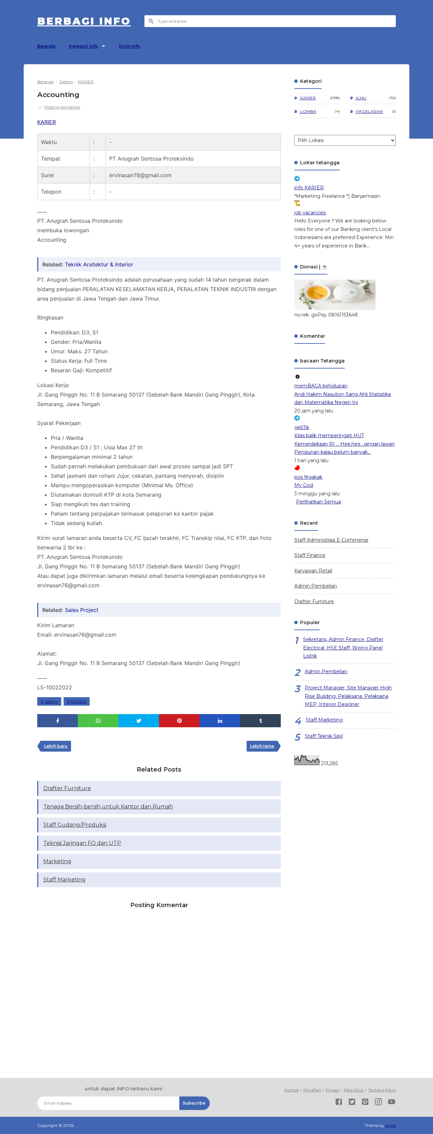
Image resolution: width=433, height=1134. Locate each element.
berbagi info (84, 21)
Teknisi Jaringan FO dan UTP (82, 843)
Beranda (46, 46)
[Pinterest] (365, 1103)
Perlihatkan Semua (318, 502)
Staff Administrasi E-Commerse (331, 540)
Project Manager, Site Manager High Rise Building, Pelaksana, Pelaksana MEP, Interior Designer (348, 696)
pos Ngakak (308, 477)
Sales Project (81, 610)
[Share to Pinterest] (179, 720)
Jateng (51, 701)
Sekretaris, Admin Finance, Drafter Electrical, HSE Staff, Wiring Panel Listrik (343, 647)
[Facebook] (339, 1103)
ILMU (360, 97)
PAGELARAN (369, 111)
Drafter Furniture (67, 788)
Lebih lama (262, 746)
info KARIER (309, 188)
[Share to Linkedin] (220, 720)
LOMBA (307, 111)
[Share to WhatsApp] (98, 720)
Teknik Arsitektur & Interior (99, 264)
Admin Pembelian (315, 586)
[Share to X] (138, 720)
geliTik (301, 427)
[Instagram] (378, 1103)
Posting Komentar (62, 107)
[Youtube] (391, 1103)
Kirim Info (129, 46)
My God (303, 485)
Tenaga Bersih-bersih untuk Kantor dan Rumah (108, 806)
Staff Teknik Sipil (324, 736)
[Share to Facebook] (57, 720)
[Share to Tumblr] (260, 720)
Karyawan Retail (313, 571)
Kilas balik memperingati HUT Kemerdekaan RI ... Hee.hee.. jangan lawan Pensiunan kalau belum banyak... (344, 443)
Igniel (390, 1125)
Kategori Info (83, 46)
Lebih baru (56, 746)
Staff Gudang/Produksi (74, 825)
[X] (352, 1103)
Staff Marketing (64, 879)
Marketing (57, 861)
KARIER (46, 122)
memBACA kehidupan (320, 386)
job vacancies (310, 213)
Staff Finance (309, 555)
